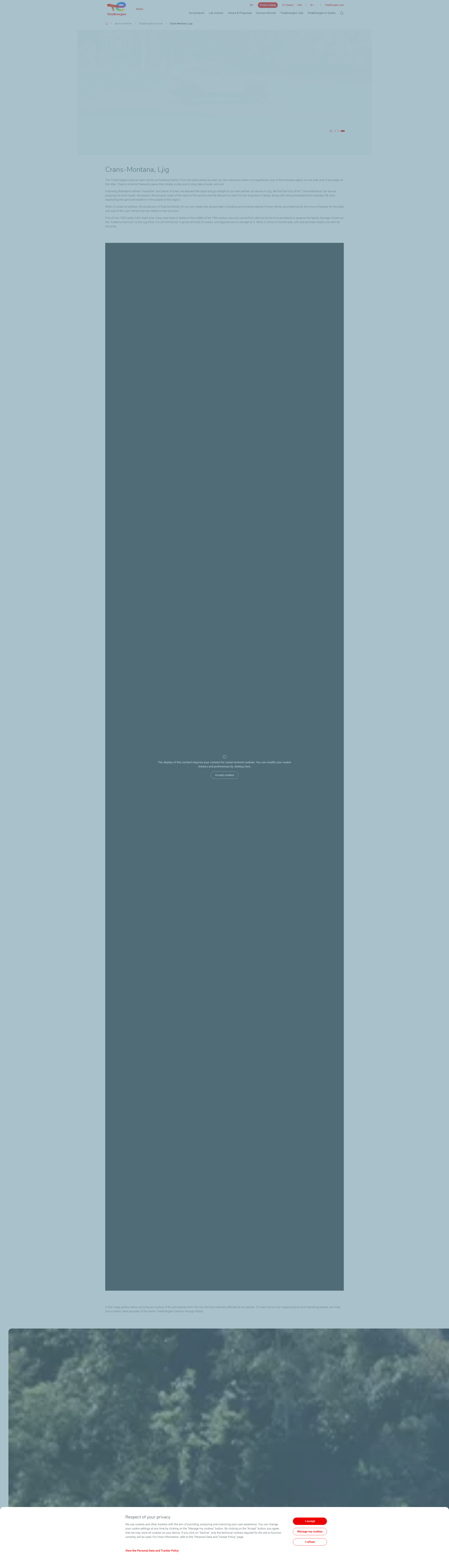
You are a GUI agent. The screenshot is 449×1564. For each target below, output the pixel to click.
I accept (310, 1521)
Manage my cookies (310, 1531)
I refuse (310, 1541)
